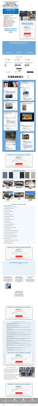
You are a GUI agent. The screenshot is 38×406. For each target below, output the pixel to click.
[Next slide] (34, 63)
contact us (19, 404)
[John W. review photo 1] (5, 65)
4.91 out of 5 (9, 71)
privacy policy (16, 404)
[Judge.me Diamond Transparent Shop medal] (28, 76)
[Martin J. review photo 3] (28, 65)
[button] (24, 20)
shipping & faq (21, 404)
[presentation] (18, 16)
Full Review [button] (6, 66)
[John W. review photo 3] (18, 65)
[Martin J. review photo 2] (27, 65)
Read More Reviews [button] (19, 68)
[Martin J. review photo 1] (25, 65)
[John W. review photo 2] (17, 65)
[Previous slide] (3, 63)
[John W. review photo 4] (20, 65)
